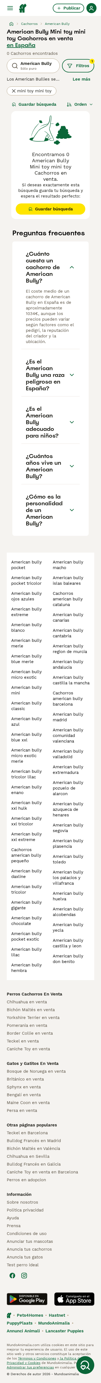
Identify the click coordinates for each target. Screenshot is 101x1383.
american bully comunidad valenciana (68, 735)
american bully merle (26, 643)
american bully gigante (26, 905)
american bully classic (26, 706)
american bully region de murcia (70, 649)
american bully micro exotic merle (26, 756)
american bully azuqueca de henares (68, 809)
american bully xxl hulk (26, 805)
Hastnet (57, 1315)
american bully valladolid (68, 754)
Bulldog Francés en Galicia (34, 1164)
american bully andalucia (68, 664)
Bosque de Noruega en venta (36, 1071)
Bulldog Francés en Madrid (34, 1140)
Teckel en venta (23, 1041)
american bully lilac (26, 952)
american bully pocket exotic (26, 936)
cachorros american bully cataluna (68, 599)
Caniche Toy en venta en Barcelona (42, 1172)
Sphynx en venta (24, 1087)
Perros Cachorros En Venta (34, 994)
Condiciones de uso (27, 1233)
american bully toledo (68, 859)
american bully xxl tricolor (26, 821)
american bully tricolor (26, 889)
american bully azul (26, 721)
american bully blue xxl (26, 737)
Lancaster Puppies (64, 1330)
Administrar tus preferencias (30, 1367)
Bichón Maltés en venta (31, 1009)
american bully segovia (68, 828)
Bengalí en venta (24, 1094)
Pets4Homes (30, 1315)
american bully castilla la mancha (71, 680)
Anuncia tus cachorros (29, 1249)
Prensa (13, 1225)
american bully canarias (68, 617)
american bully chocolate (26, 920)
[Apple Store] (74, 1299)
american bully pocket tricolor (26, 580)
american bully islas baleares (68, 580)
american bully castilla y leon (68, 943)
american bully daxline (26, 873)
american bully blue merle (26, 659)
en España (21, 45)
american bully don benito (68, 959)
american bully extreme (26, 612)
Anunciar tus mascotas (30, 1241)
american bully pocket (26, 565)
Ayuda (13, 1217)
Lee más (81, 79)
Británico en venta (25, 1079)
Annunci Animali (23, 1330)
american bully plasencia (68, 843)
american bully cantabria (68, 633)
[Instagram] (24, 1275)
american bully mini (26, 690)
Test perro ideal (23, 1264)
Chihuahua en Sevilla (28, 1156)
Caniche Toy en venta (28, 1048)
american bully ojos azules (26, 596)
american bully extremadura (68, 769)
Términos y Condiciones (37, 1358)
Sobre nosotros (22, 1202)
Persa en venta (22, 1110)
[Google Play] (27, 1299)
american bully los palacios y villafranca (68, 878)
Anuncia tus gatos (25, 1257)
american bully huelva (68, 896)
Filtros (84, 63)
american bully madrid (68, 717)
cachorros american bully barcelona (68, 699)
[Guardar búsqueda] (85, 1365)
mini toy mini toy (34, 90)
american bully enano (26, 790)
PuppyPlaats (20, 1323)
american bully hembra (26, 967)
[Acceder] (91, 8)
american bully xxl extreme (26, 837)
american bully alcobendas (68, 912)
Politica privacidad (25, 1210)
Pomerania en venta (27, 1025)
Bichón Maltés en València (33, 1148)
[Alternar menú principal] (10, 8)
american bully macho (68, 565)
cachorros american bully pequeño (26, 855)
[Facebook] (12, 1275)
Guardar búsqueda (37, 104)
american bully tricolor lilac (26, 774)
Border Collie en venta (30, 1033)
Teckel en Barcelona (27, 1132)
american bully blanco (26, 627)
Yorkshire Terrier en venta (33, 1017)
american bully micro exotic (26, 674)
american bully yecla (68, 927)
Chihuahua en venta (27, 1001)
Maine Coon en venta (28, 1102)
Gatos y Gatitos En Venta (33, 1063)
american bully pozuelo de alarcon (68, 788)
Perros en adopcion (26, 1179)
